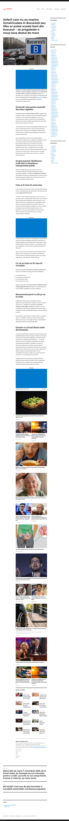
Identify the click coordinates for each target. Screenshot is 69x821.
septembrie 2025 (54, 65)
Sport (52, 37)
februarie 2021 (54, 132)
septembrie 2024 (54, 82)
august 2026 (54, 49)
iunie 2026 (53, 52)
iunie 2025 (53, 69)
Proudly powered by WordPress (29, 816)
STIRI (52, 38)
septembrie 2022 (54, 116)
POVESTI (53, 33)
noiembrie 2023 (54, 96)
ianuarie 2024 (54, 93)
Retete (53, 28)
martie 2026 (54, 57)
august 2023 (53, 100)
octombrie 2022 (54, 115)
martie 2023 (53, 108)
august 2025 (54, 66)
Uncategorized (54, 40)
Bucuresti (39, 97)
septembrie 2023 (54, 99)
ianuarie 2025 (54, 76)
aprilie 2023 (53, 106)
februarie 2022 (54, 126)
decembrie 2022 (54, 112)
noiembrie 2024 (54, 79)
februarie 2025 (54, 75)
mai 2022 (53, 122)
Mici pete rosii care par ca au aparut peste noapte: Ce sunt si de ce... (43, 698)
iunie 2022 (53, 120)
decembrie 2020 (54, 135)
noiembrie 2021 (54, 130)
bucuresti (18, 755)
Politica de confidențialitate (10, 805)
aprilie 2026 (53, 55)
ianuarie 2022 (54, 127)
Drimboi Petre (19, 748)
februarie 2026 (54, 58)
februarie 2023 (54, 109)
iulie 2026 (53, 51)
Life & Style (49, 9)
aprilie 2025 (53, 72)
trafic (17, 757)
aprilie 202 (53, 136)
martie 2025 (53, 74)
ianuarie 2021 (54, 133)
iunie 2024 (53, 86)
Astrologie (53, 23)
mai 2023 (53, 105)
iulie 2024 (53, 85)
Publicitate (53, 34)
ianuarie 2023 (54, 110)
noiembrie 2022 (54, 113)
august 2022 (54, 118)
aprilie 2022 (53, 123)
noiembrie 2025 (54, 62)
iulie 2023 (53, 102)
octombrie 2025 (54, 64)
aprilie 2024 (53, 89)
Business (63, 9)
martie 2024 (53, 91)
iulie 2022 (53, 119)
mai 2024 (53, 88)
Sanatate (56, 9)
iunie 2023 (53, 103)
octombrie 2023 (54, 98)
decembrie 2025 (54, 61)
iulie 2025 (53, 68)
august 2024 (54, 83)
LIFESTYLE (53, 30)
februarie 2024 (54, 92)
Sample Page (7, 806)
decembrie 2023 (54, 95)
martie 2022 (53, 125)
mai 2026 (53, 54)
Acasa (38, 9)
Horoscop (53, 26)
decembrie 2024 (54, 78)
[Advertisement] (31, 79)
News (43, 9)
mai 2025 (53, 71)
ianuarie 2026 (54, 59)
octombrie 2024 (54, 81)
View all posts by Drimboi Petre (39, 747)
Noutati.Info (5, 816)
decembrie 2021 (54, 129)
